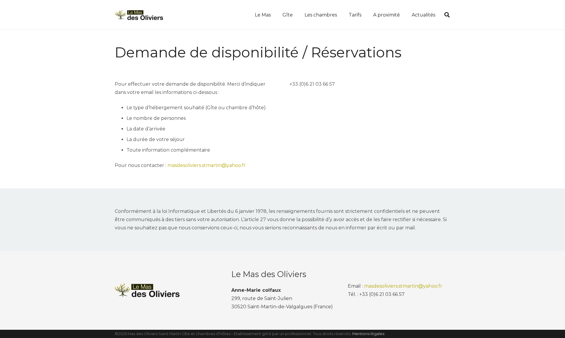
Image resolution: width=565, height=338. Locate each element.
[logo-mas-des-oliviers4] (139, 15)
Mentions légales (368, 334)
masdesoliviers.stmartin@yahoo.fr (206, 165)
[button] (447, 14)
